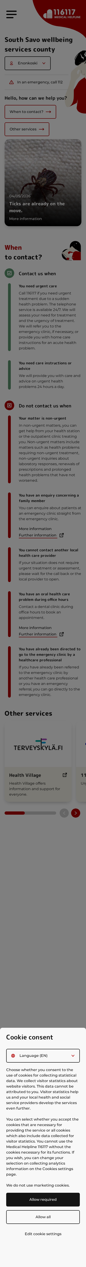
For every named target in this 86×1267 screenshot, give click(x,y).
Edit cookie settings (43, 1234)
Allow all (43, 1217)
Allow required (43, 1199)
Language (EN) (33, 1055)
